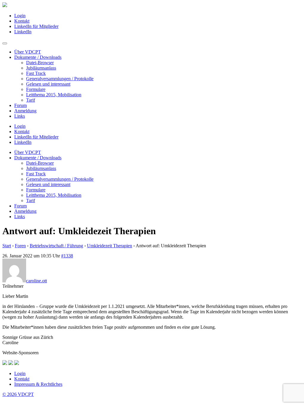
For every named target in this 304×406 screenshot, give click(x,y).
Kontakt (21, 20)
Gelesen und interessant (48, 83)
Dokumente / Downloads (37, 57)
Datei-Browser (40, 62)
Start (6, 245)
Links (19, 116)
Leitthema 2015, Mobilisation (53, 94)
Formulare (35, 89)
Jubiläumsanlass (41, 67)
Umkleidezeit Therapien (109, 245)
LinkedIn (22, 31)
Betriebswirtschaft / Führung (56, 245)
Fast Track (36, 73)
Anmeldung (25, 110)
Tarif (30, 100)
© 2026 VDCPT (18, 394)
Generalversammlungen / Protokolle (60, 78)
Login (20, 15)
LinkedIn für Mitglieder (36, 26)
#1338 (67, 255)
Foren (20, 245)
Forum (20, 105)
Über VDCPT (27, 51)
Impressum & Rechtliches (38, 384)
